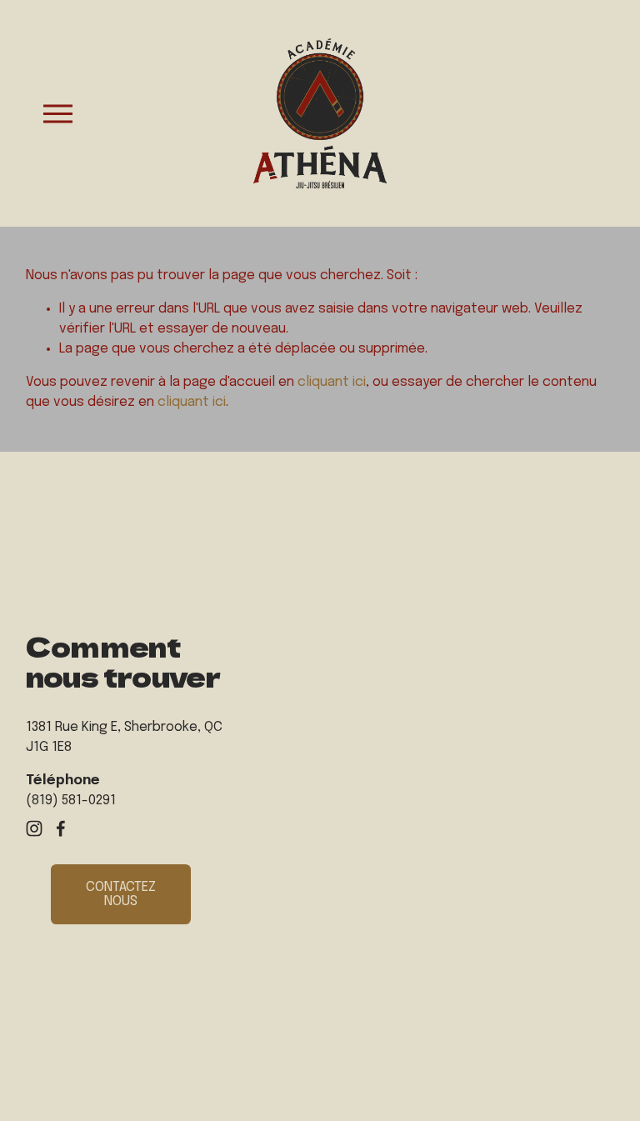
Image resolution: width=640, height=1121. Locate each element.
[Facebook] (60, 828)
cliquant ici (332, 382)
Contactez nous (121, 894)
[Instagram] (34, 828)
